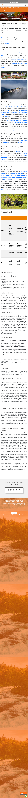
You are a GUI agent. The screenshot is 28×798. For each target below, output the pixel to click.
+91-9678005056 (7, 1)
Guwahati (15, 147)
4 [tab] (14, 522)
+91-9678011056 (21, 1)
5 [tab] (15, 522)
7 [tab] (18, 522)
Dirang (13, 134)
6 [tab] (17, 522)
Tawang (8, 102)
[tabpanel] (14, 510)
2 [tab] (12, 522)
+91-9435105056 (14, 1)
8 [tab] (19, 522)
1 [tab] (11, 522)
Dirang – (9, 147)
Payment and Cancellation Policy (17, 9)
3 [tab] (13, 522)
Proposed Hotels (16, 7)
